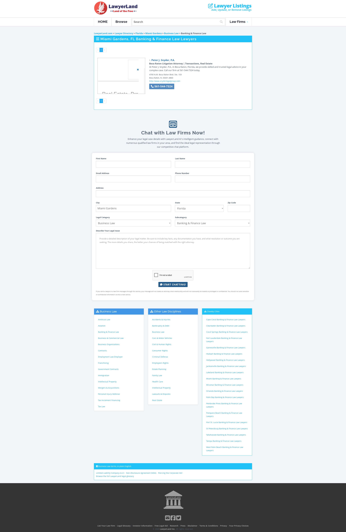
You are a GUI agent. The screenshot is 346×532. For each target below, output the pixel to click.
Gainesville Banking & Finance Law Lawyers (225, 347)
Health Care (157, 381)
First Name (101, 158)
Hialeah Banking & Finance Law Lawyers (224, 354)
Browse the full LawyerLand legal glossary (115, 476)
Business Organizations (108, 344)
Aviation (101, 325)
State (177, 202)
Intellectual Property (107, 381)
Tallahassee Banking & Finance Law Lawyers (226, 434)
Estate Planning (159, 369)
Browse (121, 22)
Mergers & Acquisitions (108, 388)
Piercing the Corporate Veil (170, 473)
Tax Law (101, 406)
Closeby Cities (213, 311)
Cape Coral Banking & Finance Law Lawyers (225, 319)
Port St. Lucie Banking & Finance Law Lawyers (226, 422)
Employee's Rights (160, 363)
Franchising (103, 363)
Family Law (157, 375)
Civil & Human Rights (161, 344)
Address (100, 188)
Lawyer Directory (124, 33)
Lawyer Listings (232, 5)
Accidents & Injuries (161, 319)
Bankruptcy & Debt (160, 325)
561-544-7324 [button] (163, 86)
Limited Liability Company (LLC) (110, 473)
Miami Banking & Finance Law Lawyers (223, 378)
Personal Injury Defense (109, 394)
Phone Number (182, 173)
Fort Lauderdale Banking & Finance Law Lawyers (224, 340)
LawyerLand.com (103, 33)
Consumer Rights (160, 350)
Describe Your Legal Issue (108, 230)
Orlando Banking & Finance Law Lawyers (224, 391)
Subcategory (181, 217)
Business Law (171, 33)
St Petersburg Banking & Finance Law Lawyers (227, 428)
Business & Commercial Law (111, 338)
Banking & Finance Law (108, 332)
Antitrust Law (104, 319)
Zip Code (232, 202)
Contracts (102, 350)
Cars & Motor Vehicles (162, 338)
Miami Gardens (153, 33)
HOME (103, 22)
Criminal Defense (160, 356)
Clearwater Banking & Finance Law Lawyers (225, 325)
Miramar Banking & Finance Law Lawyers (224, 385)
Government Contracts (108, 369)
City (98, 202)
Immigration (103, 375)
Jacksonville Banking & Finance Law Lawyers (226, 366)
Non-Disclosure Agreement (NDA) (141, 473)
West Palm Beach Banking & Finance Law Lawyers (224, 449)
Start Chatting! (174, 284)
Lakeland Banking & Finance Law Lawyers (225, 372)
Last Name (180, 158)
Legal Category (103, 217)
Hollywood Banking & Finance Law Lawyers (225, 360)
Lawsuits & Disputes (161, 394)
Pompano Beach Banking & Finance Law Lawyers (224, 414)
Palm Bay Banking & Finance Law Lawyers (225, 397)
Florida (139, 33)
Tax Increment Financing (109, 400)
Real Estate (157, 400)
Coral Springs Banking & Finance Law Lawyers (227, 332)
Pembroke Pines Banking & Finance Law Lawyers (224, 405)
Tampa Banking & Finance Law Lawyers (223, 441)
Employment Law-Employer (110, 356)
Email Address (102, 173)
